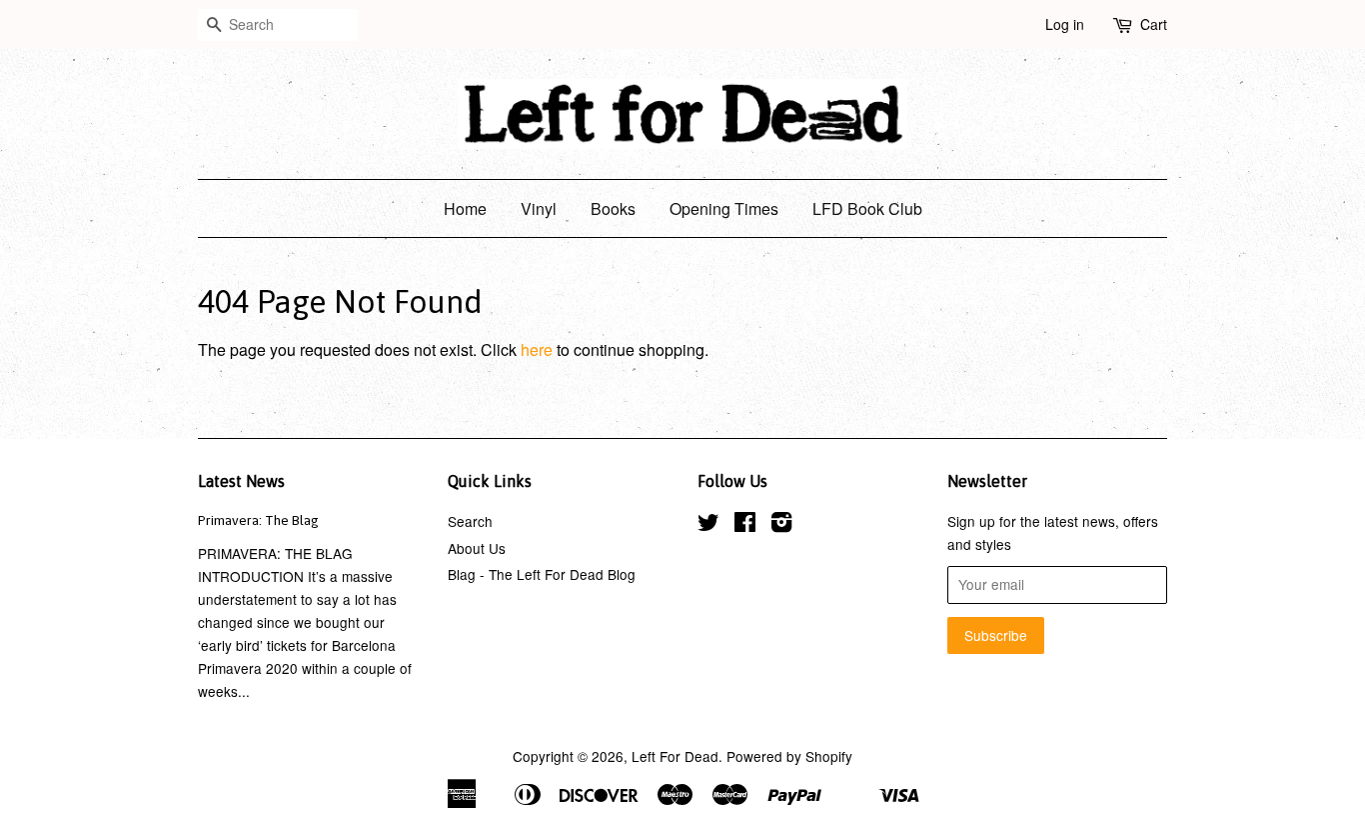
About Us (477, 548)
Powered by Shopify (789, 756)
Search (470, 521)
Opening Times (724, 208)
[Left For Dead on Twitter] (708, 525)
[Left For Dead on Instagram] (781, 525)
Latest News (241, 481)
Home (465, 208)
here (537, 349)
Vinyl (539, 208)
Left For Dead (675, 756)
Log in (1064, 24)
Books (613, 208)
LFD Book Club (867, 208)
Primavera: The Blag (258, 520)
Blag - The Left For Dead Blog (542, 574)
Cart (1153, 24)
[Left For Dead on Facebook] (744, 525)
